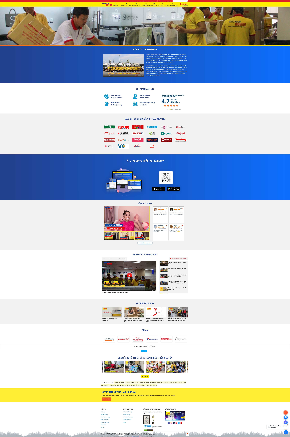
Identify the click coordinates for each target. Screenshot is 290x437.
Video (147, 1)
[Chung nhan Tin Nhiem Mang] (157, 427)
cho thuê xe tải (148, 385)
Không (153, 346)
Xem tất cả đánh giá (145, 243)
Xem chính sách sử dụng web (148, 436)
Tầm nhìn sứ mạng (105, 417)
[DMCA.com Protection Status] (148, 430)
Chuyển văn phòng (136, 5)
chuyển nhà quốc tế (132, 385)
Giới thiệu (131, 1)
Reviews (111, 259)
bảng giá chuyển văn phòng (179, 382)
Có (149, 346)
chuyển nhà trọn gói (119, 382)
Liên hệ (160, 1)
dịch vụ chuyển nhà (129, 382)
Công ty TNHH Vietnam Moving (113, 433)
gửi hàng (155, 385)
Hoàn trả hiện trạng (163, 5)
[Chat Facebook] (286, 422)
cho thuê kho (141, 385)
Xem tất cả (145, 376)
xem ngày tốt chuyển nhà (156, 382)
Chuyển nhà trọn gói (126, 5)
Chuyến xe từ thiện (139, 1)
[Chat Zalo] (286, 417)
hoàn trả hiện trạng (121, 385)
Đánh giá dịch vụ (105, 419)
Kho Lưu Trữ (154, 5)
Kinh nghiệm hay (168, 1)
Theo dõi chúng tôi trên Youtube (179, 258)
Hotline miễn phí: (147, 412)
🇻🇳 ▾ (187, 434)
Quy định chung (126, 414)
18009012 (153, 412)
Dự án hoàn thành (105, 422)
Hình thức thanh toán (128, 417)
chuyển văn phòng (167, 382)
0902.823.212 (185, 5)
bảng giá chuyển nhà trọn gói (142, 382)
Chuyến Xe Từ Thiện (121, 259)
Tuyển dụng (154, 1)
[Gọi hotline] (286, 412)
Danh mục (115, 5)
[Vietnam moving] (107, 4)
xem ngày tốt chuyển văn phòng (108, 385)
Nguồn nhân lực (104, 414)
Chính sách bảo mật (127, 412)
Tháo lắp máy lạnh (146, 5)
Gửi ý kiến (107, 399)
